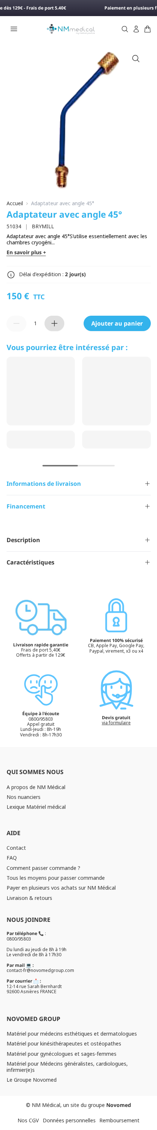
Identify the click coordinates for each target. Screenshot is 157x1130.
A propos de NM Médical (36, 787)
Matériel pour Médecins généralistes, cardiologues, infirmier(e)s (67, 1066)
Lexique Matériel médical (36, 806)
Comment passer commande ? (43, 867)
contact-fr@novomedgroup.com (40, 970)
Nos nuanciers (24, 796)
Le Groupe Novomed (32, 1079)
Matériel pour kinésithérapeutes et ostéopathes (64, 1043)
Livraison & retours (29, 897)
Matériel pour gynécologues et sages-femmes (61, 1053)
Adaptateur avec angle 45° (62, 203)
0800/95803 (19, 939)
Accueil (15, 203)
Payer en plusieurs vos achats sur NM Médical (61, 887)
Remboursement (119, 1120)
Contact (16, 847)
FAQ (12, 857)
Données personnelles (69, 1120)
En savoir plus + (26, 252)
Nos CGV (28, 1120)
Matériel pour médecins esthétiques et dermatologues (72, 1033)
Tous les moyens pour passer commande (56, 877)
